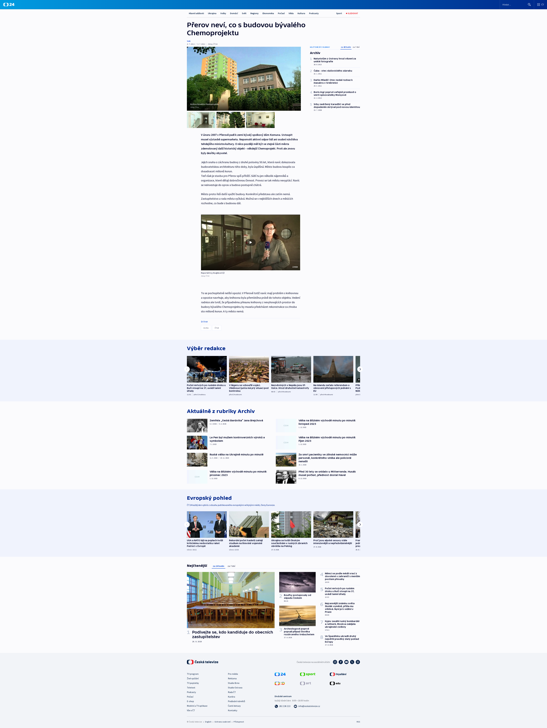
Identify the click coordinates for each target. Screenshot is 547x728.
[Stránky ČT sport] (307, 674)
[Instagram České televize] (335, 662)
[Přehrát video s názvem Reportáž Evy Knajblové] (250, 242)
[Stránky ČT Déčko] (280, 683)
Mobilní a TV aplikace (197, 705)
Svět (244, 13)
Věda (291, 13)
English (208, 721)
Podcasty (314, 13)
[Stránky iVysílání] (338, 674)
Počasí (281, 13)
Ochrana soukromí (222, 721)
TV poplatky (193, 683)
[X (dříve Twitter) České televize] (352, 662)
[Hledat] (529, 4)
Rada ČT (232, 692)
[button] (250, 242)
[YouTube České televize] (346, 662)
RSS (358, 721)
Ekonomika (268, 13)
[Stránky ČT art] (305, 683)
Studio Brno (233, 683)
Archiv (206, 328)
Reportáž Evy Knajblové (211, 273)
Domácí (234, 13)
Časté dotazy (234, 705)
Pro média (233, 673)
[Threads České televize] (358, 662)
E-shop (190, 701)
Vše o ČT (191, 710)
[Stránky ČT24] (280, 674)
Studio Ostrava (235, 687)
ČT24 (217, 328)
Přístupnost (239, 721)
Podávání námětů (236, 701)
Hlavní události (196, 13)
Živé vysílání (193, 678)
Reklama (232, 678)
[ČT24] (8, 4)
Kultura (301, 13)
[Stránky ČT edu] (335, 683)
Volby (223, 13)
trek (188, 41)
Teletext (191, 687)
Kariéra (231, 696)
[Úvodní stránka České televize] (203, 662)
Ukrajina (212, 13)
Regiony (254, 13)
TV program (193, 673)
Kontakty (232, 710)
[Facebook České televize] (340, 662)
